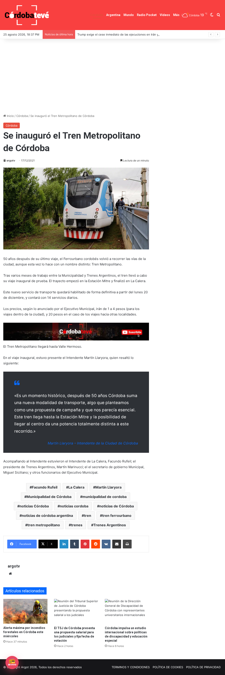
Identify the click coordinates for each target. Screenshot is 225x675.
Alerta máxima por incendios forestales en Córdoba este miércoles (24, 632)
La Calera (76, 487)
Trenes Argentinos (109, 525)
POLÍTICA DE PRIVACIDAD (203, 667)
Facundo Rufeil (44, 487)
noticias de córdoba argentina (47, 515)
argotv (11, 160)
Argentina (113, 15)
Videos (165, 15)
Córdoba (96, 15)
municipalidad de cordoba (104, 496)
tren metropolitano (43, 525)
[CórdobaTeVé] (27, 15)
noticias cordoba (74, 506)
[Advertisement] (112, 76)
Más (176, 15)
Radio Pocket (147, 15)
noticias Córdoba (34, 506)
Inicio (10, 116)
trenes (76, 525)
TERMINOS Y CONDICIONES (131, 667)
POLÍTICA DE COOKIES (168, 667)
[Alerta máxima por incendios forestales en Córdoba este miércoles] (25, 611)
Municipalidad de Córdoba (49, 496)
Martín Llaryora (108, 487)
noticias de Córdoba (116, 506)
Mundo (128, 15)
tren (87, 515)
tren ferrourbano (116, 515)
